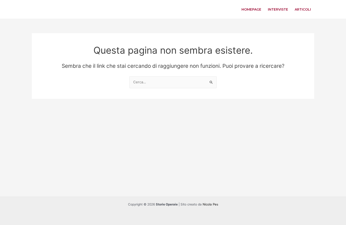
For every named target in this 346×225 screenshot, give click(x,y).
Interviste (278, 9)
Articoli (303, 9)
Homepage (251, 9)
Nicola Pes (210, 204)
